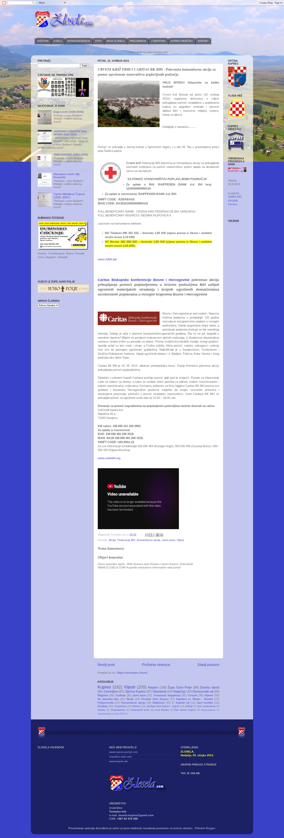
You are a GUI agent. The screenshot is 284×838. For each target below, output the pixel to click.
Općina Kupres (135, 691)
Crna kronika (162, 710)
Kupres (104, 687)
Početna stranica (156, 665)
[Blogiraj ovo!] (150, 535)
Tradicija (120, 695)
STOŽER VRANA (233, 202)
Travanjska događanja (166, 695)
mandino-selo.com (120, 756)
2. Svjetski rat (180, 702)
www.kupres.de (118, 761)
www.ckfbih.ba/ (107, 259)
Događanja (120, 706)
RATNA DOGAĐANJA (78, 41)
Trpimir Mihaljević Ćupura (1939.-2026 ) (69, 196)
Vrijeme (208, 695)
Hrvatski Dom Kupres (154, 699)
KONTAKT (203, 41)
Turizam (192, 695)
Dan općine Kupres (185, 710)
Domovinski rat (203, 691)
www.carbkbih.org (109, 458)
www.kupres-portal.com (123, 752)
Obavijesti (159, 691)
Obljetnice (158, 702)
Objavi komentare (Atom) (132, 672)
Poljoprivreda (106, 702)
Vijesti (180, 540)
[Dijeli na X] (154, 535)
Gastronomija (104, 713)
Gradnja (102, 706)
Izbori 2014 (119, 713)
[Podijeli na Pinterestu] (161, 535)
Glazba (101, 710)
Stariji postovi (208, 665)
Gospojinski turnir (139, 710)
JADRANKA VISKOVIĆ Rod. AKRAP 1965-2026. (70, 133)
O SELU (58, 41)
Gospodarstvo (118, 710)
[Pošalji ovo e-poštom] (147, 535)
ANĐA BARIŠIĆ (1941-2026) (71, 154)
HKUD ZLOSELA (115, 41)
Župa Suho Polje (180, 687)
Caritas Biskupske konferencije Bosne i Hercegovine (144, 280)
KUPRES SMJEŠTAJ (182, 41)
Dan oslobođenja (206, 706)
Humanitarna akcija (148, 540)
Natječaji (179, 691)
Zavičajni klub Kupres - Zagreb (162, 706)
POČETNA (42, 41)
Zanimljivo (111, 691)
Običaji (189, 706)
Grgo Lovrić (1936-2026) (69, 111)
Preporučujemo (208, 710)
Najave (153, 687)
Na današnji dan (108, 699)
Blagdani (103, 695)
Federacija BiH (126, 540)
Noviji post (106, 665)
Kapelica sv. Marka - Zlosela (194, 699)
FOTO (98, 41)
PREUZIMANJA (138, 41)
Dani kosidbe (205, 702)
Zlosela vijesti (209, 687)
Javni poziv (168, 540)
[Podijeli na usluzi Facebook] (158, 535)
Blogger (210, 828)
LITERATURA (158, 41)
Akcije (112, 540)
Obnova (136, 706)
